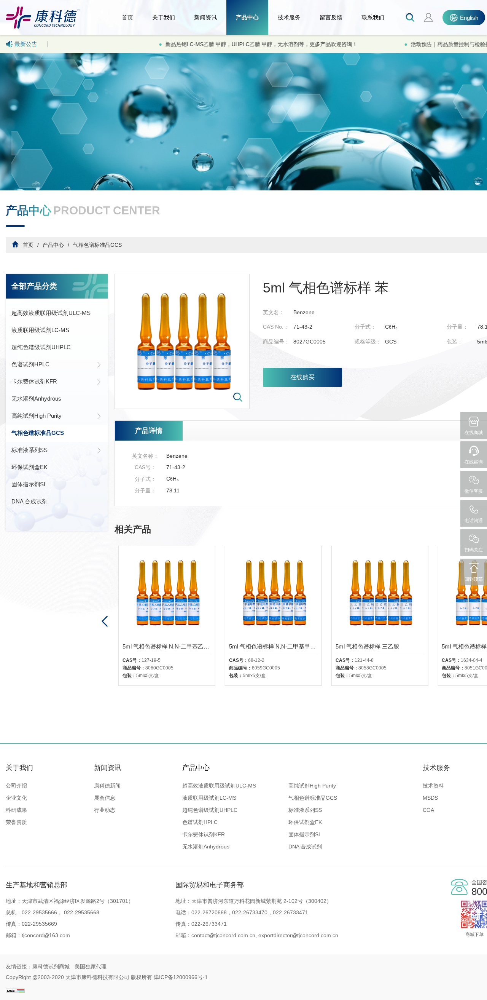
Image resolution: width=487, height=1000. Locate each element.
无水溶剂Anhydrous (36, 398)
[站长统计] (15, 988)
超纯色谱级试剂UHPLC (41, 347)
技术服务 (289, 17)
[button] (104, 621)
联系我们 (372, 17)
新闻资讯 (205, 17)
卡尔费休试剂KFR (34, 381)
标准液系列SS (29, 450)
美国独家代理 (91, 966)
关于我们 (163, 17)
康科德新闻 (107, 786)
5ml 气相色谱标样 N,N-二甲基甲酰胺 (273, 646)
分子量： (457, 327)
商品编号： (276, 342)
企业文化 (16, 798)
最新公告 (25, 44)
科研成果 (16, 810)
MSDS (430, 798)
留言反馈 (331, 17)
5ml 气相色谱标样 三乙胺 (367, 646)
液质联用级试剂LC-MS (40, 330)
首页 (127, 17)
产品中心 (247, 17)
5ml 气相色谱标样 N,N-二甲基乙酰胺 (167, 646)
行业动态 (104, 810)
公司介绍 (16, 786)
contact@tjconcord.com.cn (223, 935)
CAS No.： (276, 327)
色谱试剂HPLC (30, 364)
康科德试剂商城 (51, 966)
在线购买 (302, 377)
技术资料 (433, 786)
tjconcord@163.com (46, 935)
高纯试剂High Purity (36, 415)
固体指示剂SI (28, 484)
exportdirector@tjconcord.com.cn (297, 935)
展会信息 (104, 798)
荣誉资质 (16, 822)
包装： (455, 342)
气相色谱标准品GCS (97, 245)
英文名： (273, 312)
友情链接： (19, 966)
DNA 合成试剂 (29, 501)
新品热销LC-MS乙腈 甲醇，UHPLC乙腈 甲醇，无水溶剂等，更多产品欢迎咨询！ (157, 44)
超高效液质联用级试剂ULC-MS (51, 313)
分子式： (365, 327)
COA (428, 810)
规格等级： (368, 342)
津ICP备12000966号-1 (181, 977)
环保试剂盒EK (29, 467)
